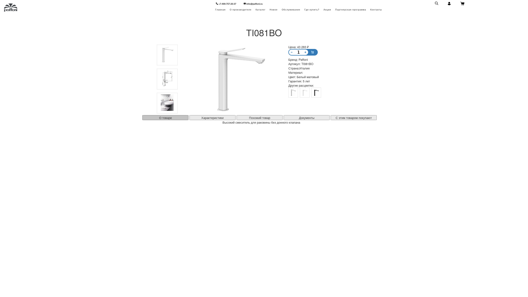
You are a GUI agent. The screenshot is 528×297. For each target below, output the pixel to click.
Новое (274, 9)
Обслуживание (291, 9)
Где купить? (311, 9)
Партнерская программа (350, 9)
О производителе (240, 9)
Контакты (376, 9)
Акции (327, 9)
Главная (220, 9)
